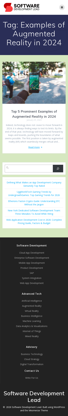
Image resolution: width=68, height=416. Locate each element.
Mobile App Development (32, 262)
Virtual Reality (32, 310)
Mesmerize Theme (38, 410)
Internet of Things (32, 331)
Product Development (31, 267)
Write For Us (31, 377)
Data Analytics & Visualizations (31, 326)
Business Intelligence (31, 315)
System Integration (31, 277)
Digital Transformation (31, 364)
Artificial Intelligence (32, 300)
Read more (34, 147)
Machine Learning (32, 321)
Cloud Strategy (31, 359)
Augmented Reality (31, 305)
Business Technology (32, 354)
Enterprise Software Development (31, 257)
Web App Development (32, 283)
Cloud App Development (31, 252)
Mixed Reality (32, 336)
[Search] (58, 168)
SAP (32, 272)
